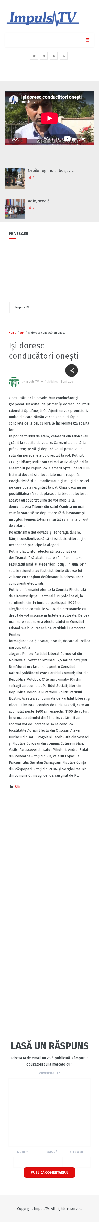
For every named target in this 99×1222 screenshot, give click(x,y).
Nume (22, 1152)
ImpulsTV (22, 307)
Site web (76, 1152)
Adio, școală (39, 201)
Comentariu (49, 1073)
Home (12, 332)
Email (52, 1152)
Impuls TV (32, 381)
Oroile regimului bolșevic (51, 170)
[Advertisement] (49, 835)
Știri (22, 332)
